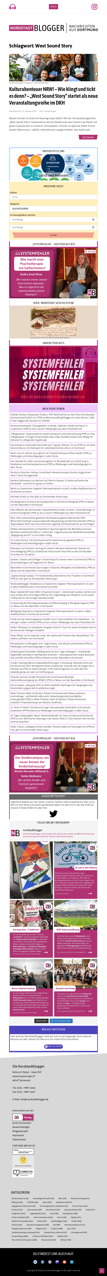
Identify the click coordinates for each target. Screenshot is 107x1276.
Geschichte (53, 1209)
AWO (62, 1198)
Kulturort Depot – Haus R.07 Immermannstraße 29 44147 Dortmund (27, 1076)
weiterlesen (88, 137)
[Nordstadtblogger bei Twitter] (50, 1261)
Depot (47, 1202)
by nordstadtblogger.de (53, 1270)
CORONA (32, 1202)
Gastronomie (34, 1209)
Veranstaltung (20, 1236)
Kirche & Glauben (20, 1217)
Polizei (17, 1225)
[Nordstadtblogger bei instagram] (72, 1261)
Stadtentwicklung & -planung (26, 1232)
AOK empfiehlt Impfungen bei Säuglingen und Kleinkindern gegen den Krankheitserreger (51, 687)
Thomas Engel (50, 111)
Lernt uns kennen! (21, 1122)
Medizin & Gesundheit (22, 1221)
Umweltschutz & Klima (55, 1232)
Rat (56, 1225)
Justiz (54, 1213)
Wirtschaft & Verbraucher (24, 1240)
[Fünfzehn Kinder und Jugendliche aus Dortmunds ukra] (75, 987)
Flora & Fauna (80, 1206)
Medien (76, 1217)
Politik (77, 1221)
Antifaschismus (20, 1198)
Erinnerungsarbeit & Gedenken (54, 1206)
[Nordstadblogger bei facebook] (42, 1261)
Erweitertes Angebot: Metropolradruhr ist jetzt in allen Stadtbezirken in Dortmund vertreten (52, 585)
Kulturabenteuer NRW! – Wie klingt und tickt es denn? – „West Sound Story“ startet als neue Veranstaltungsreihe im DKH (53, 96)
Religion (41, 1228)
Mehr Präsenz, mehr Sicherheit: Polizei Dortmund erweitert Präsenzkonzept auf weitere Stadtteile (48, 701)
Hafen (90, 1209)
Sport (71, 1228)
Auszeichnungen (21, 1127)
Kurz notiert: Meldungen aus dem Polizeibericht (57, 428)
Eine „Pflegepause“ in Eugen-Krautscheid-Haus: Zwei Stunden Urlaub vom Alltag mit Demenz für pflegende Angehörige (52, 436)
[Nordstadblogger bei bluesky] (35, 1261)
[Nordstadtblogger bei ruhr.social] (57, 1261)
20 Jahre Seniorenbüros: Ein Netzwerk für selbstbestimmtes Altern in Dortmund (52, 446)
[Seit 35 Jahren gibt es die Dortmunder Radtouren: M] (75, 870)
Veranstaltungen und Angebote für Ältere (32, 562)
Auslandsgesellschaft (43, 1198)
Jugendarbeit (38, 1213)
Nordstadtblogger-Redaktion (25, 583)
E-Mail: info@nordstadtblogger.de (30, 1099)
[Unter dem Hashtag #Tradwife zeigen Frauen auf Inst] (31, 929)
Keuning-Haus (70, 1213)
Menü (53, 6)
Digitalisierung (64, 1202)
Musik (42, 1221)
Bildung (17, 1202)
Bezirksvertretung (80, 1198)
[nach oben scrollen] (101, 1270)
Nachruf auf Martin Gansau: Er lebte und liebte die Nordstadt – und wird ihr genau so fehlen (49, 482)
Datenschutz (19, 1139)
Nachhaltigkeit (59, 1221)
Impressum (18, 1135)
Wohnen (65, 1240)
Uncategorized (79, 1232)
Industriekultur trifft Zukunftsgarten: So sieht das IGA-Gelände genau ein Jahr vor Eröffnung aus (49, 670)
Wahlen (62, 1236)
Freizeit (17, 1209)
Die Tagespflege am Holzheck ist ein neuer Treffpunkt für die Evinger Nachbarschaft (52, 596)
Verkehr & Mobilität (42, 1236)
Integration (19, 1213)
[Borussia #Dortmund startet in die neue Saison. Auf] (75, 929)
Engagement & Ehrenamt (23, 1206)
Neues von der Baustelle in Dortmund (30, 570)
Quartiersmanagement (38, 1225)
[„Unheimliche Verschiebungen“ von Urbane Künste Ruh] (31, 870)
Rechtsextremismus (75, 1225)
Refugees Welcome (21, 1228)
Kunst (62, 1217)
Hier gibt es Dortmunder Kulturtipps (49, 496)
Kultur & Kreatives (43, 1217)
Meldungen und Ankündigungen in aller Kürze (34, 456)
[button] (53, 167)
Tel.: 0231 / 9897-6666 (23, 1087)
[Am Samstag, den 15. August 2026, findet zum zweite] (31, 987)
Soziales (57, 1228)
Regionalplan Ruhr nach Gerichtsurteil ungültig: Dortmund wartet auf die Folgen (52, 524)
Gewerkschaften (72, 1209)
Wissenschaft (48, 1240)
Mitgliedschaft (20, 1131)
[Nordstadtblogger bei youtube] (64, 1261)
